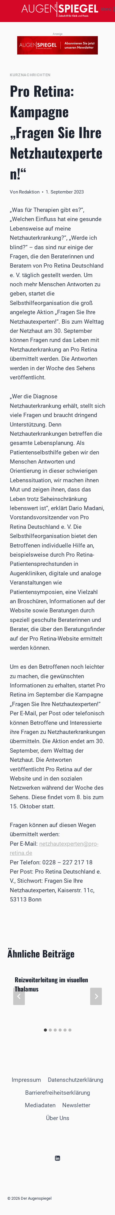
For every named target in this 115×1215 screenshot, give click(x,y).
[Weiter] (96, 996)
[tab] (45, 1030)
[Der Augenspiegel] (59, 9)
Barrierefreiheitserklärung (57, 1092)
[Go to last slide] (19, 996)
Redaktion (29, 192)
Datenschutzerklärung (75, 1079)
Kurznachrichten (30, 75)
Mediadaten (40, 1105)
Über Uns (57, 1118)
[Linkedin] (57, 1158)
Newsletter (76, 1105)
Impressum (26, 1079)
